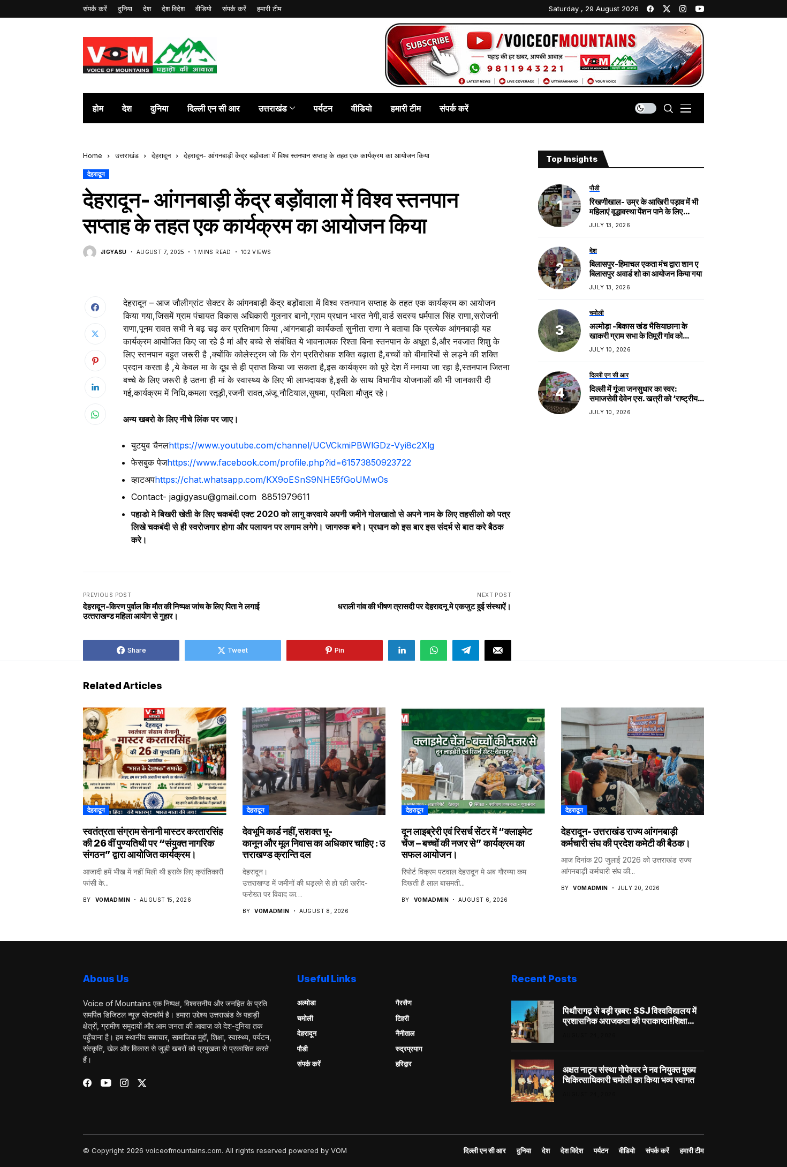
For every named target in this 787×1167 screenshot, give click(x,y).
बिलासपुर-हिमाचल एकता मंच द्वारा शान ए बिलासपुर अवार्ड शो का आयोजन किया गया (645, 269)
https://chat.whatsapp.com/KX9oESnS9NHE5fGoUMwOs (271, 479)
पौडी (302, 1048)
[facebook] (650, 8)
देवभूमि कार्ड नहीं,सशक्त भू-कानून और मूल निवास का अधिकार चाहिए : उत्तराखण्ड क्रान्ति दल (314, 843)
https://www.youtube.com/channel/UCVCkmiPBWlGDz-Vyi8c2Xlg (301, 445)
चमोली (305, 1018)
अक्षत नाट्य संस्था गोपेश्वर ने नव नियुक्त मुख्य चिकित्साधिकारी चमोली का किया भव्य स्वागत (629, 1075)
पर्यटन (601, 1151)
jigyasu (114, 252)
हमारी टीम (692, 1151)
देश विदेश (572, 1151)
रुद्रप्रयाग (409, 1048)
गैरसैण (404, 1002)
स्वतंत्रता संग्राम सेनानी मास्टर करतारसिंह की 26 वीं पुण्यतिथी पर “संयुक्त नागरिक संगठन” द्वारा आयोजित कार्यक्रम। (153, 843)
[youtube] (699, 9)
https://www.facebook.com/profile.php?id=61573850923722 (289, 462)
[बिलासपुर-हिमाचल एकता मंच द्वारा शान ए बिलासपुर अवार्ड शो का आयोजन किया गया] (559, 267)
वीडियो (627, 1151)
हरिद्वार (404, 1063)
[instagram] (682, 8)
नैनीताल (405, 1033)
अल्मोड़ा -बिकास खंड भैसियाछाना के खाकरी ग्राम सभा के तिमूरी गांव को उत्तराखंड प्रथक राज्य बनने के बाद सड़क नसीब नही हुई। (646, 331)
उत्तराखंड (127, 155)
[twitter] (666, 8)
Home (92, 155)
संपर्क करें (309, 1063)
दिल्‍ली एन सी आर (485, 1151)
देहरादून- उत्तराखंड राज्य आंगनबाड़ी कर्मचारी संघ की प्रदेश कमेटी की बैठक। (626, 837)
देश (546, 1151)
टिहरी (402, 1018)
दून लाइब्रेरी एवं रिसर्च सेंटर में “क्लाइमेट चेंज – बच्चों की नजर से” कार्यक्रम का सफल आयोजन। (467, 843)
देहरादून (161, 155)
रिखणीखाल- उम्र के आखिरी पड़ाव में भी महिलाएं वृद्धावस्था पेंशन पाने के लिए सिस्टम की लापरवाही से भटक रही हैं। (643, 206)
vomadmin (112, 899)
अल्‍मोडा (306, 1002)
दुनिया (524, 1151)
